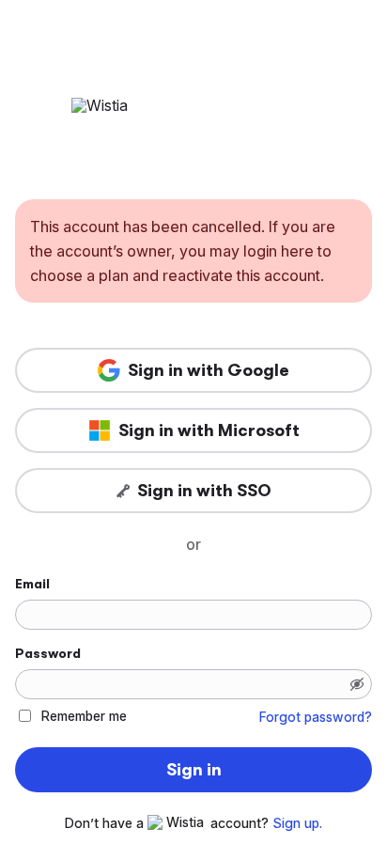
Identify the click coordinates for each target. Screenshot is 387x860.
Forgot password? (315, 717)
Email (32, 583)
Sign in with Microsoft (209, 430)
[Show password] (357, 684)
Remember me (84, 716)
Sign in (194, 769)
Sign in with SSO (204, 490)
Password (48, 653)
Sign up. (297, 823)
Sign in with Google (208, 370)
